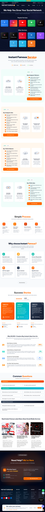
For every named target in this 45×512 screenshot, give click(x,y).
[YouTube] (4, 498)
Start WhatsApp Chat (34, 478)
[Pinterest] (9, 498)
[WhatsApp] (43, 490)
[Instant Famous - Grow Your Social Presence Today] (8, 5)
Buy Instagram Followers (34, 98)
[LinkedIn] (11, 498)
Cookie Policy (11, 509)
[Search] (40, 5)
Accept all (39, 507)
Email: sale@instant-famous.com (15, 3)
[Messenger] (43, 493)
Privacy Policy (15, 509)
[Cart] (43, 496)
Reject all (35, 507)
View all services (22, 282)
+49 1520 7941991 (12, 471)
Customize (30, 507)
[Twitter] (6, 498)
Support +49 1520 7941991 (5, 3)
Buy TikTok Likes (34, 203)
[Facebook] (2, 498)
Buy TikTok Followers (10, 169)
